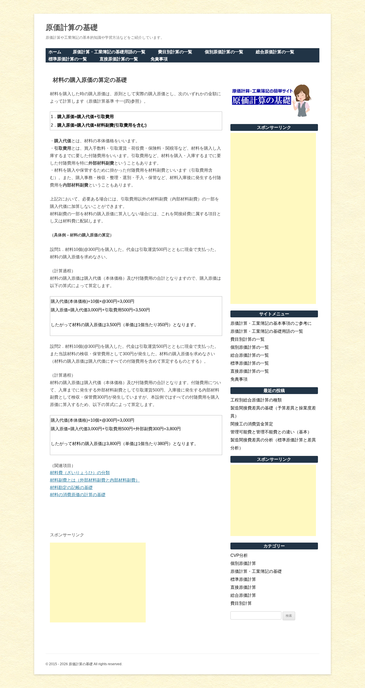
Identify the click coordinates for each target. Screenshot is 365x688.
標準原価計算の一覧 (67, 58)
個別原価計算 (243, 563)
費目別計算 (241, 603)
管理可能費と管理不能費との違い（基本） (271, 431)
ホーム (54, 51)
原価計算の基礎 (72, 27)
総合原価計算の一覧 (275, 51)
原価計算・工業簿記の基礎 (256, 571)
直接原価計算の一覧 (119, 58)
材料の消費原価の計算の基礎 (78, 494)
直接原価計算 (243, 587)
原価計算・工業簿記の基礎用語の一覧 (109, 51)
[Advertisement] (98, 582)
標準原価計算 (243, 579)
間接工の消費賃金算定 (251, 423)
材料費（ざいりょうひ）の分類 (80, 472)
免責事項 (159, 58)
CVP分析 (239, 555)
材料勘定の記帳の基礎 (71, 487)
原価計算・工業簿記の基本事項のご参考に (271, 323)
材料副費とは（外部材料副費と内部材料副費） (95, 480)
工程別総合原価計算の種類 (256, 399)
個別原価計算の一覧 (224, 51)
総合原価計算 (243, 595)
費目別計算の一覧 (175, 51)
